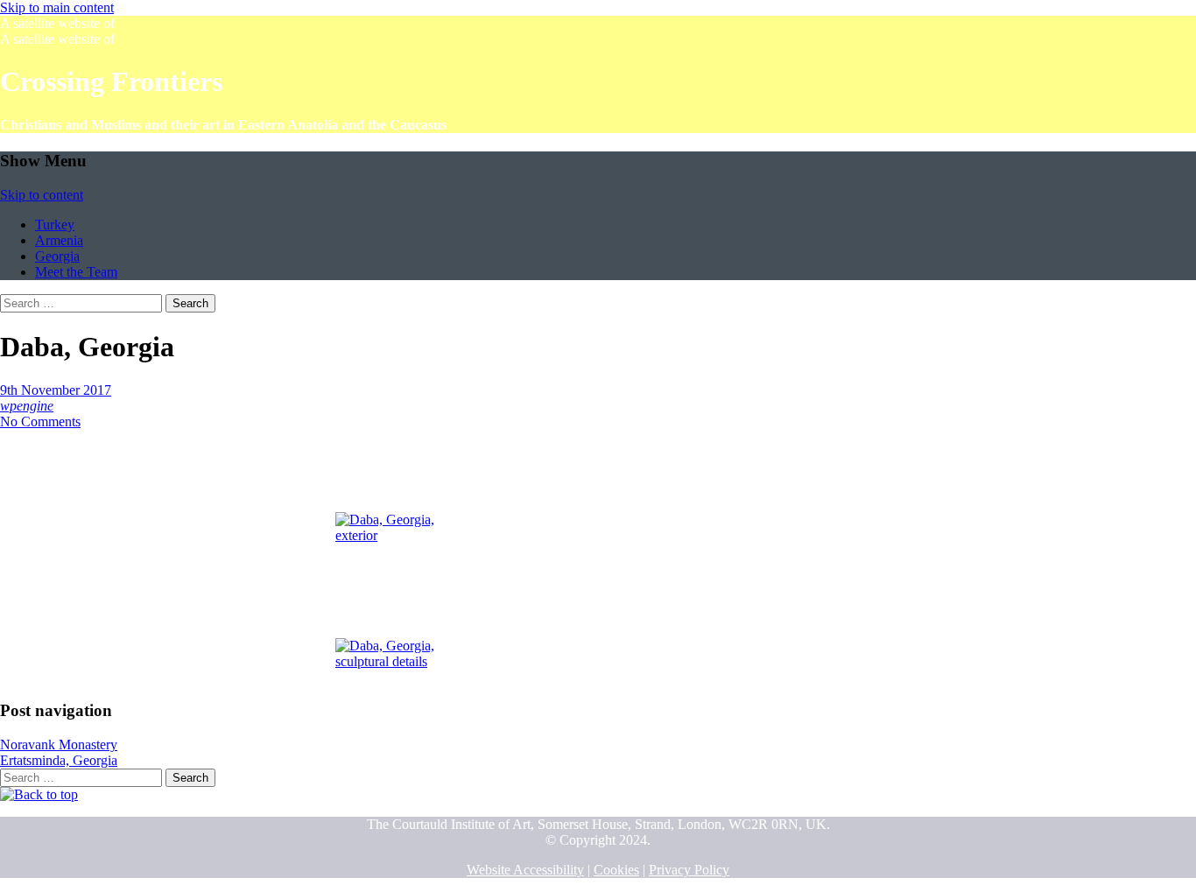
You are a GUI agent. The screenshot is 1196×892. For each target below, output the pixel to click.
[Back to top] (39, 794)
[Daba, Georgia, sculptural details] (387, 614)
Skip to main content (57, 7)
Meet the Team (76, 271)
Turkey (54, 224)
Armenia (59, 240)
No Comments (40, 421)
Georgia (57, 256)
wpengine (26, 405)
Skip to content (41, 194)
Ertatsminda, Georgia (58, 760)
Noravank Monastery (58, 744)
